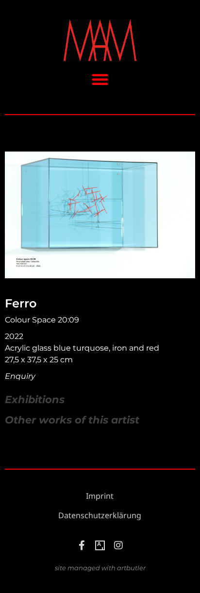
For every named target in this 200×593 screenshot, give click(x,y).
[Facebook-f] (81, 545)
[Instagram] (118, 545)
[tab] (35, 399)
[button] (100, 79)
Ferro (20, 303)
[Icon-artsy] (100, 545)
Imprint (100, 496)
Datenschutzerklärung (99, 515)
